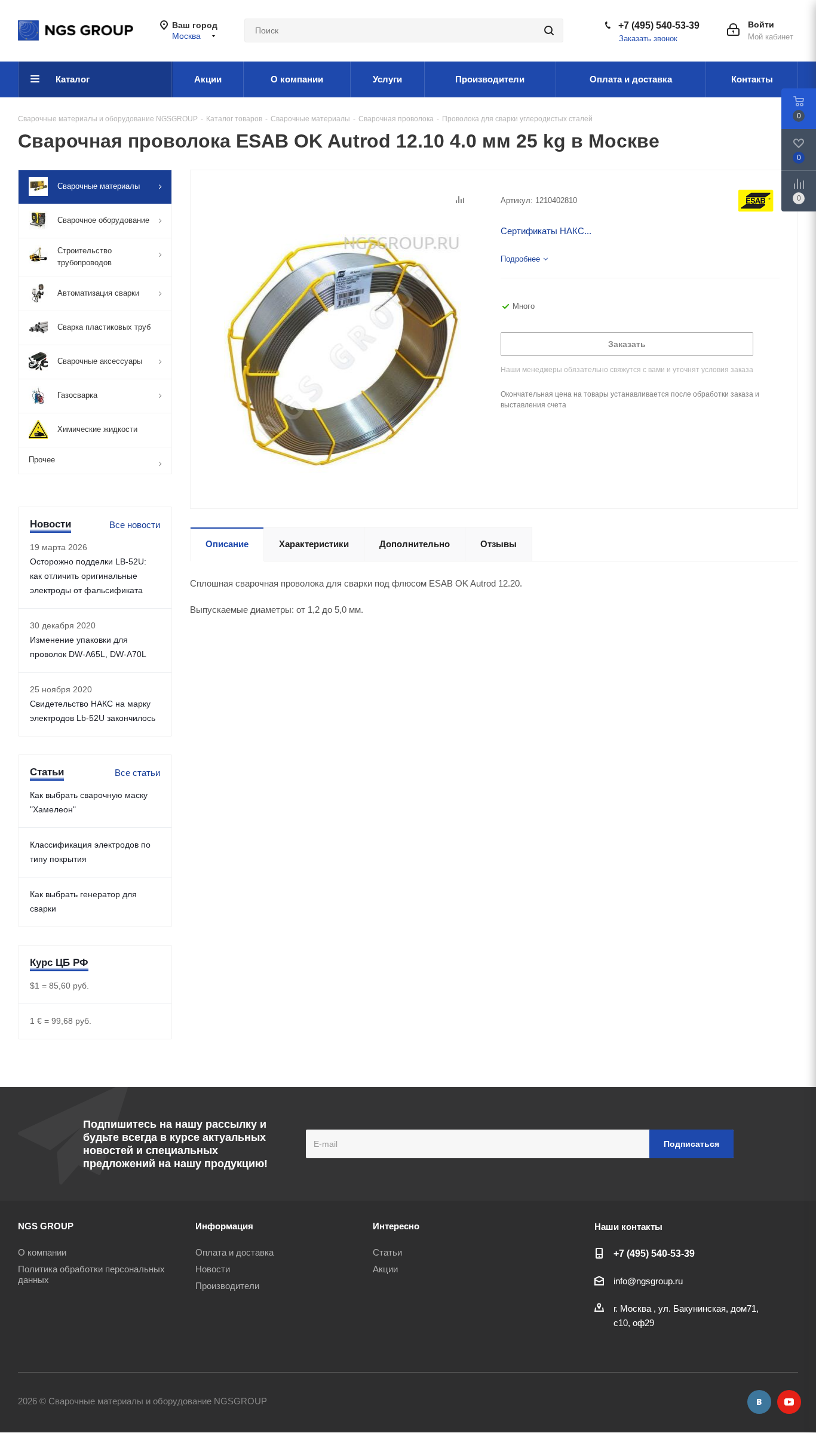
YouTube (789, 1402)
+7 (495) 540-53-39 (659, 25)
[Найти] (549, 30)
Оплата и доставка (234, 1252)
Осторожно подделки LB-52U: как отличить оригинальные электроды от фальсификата (88, 576)
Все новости (134, 525)
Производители (227, 1286)
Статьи (387, 1252)
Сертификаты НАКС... (546, 231)
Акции (385, 1269)
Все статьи (137, 773)
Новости (212, 1269)
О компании (42, 1252)
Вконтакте (759, 1402)
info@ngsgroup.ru (648, 1281)
